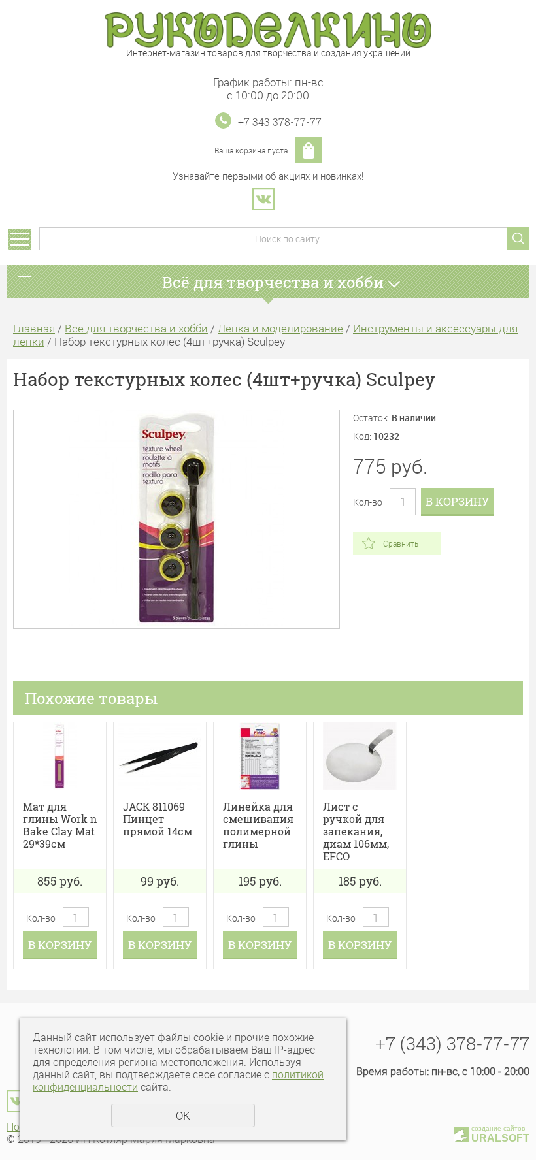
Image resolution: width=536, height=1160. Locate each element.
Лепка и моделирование (280, 328)
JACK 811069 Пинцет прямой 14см (157, 819)
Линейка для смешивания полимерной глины (258, 825)
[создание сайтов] (461, 1132)
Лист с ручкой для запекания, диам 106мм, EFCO (356, 831)
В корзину (457, 501)
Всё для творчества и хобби (136, 328)
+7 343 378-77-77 (280, 122)
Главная (34, 328)
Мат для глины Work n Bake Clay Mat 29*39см (60, 825)
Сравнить (400, 543)
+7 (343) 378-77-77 (452, 1043)
